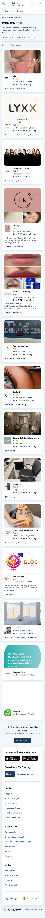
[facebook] (16, 899)
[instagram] (7, 899)
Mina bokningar (12, 798)
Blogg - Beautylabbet (14, 837)
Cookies (8, 880)
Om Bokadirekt (11, 832)
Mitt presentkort (12, 808)
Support (8, 856)
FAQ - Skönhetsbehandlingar (18, 842)
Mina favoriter (11, 803)
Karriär (8, 851)
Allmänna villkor (12, 885)
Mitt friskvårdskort (13, 813)
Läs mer (9, 774)
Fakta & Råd (10, 846)
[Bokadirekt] (3, 3)
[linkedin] (11, 899)
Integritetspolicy (12, 875)
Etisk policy (10, 870)
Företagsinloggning (26, 774)
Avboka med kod (12, 817)
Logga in (8, 793)
